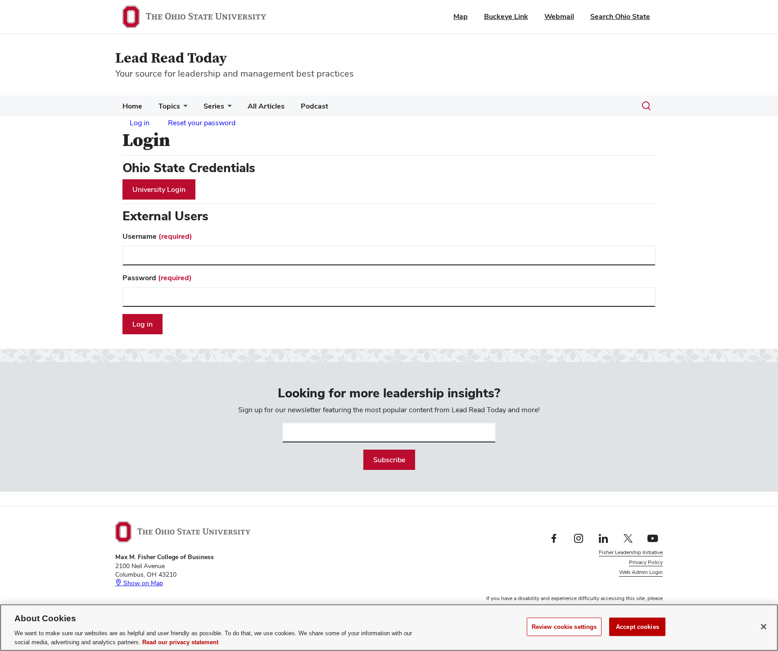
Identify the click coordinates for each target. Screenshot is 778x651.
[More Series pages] (227, 108)
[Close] (763, 627)
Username (157, 236)
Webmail (559, 16)
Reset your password (201, 122)
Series (214, 106)
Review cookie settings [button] (635, 582)
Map (460, 16)
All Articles (266, 106)
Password (157, 277)
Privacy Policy (646, 562)
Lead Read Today (171, 58)
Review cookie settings (564, 627)
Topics (169, 106)
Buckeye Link (506, 16)
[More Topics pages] (183, 108)
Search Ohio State (620, 16)
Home (132, 106)
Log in (139, 122)
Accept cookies (637, 627)
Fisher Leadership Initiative (631, 552)
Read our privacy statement (180, 641)
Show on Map (142, 583)
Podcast (314, 106)
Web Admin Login (641, 572)
